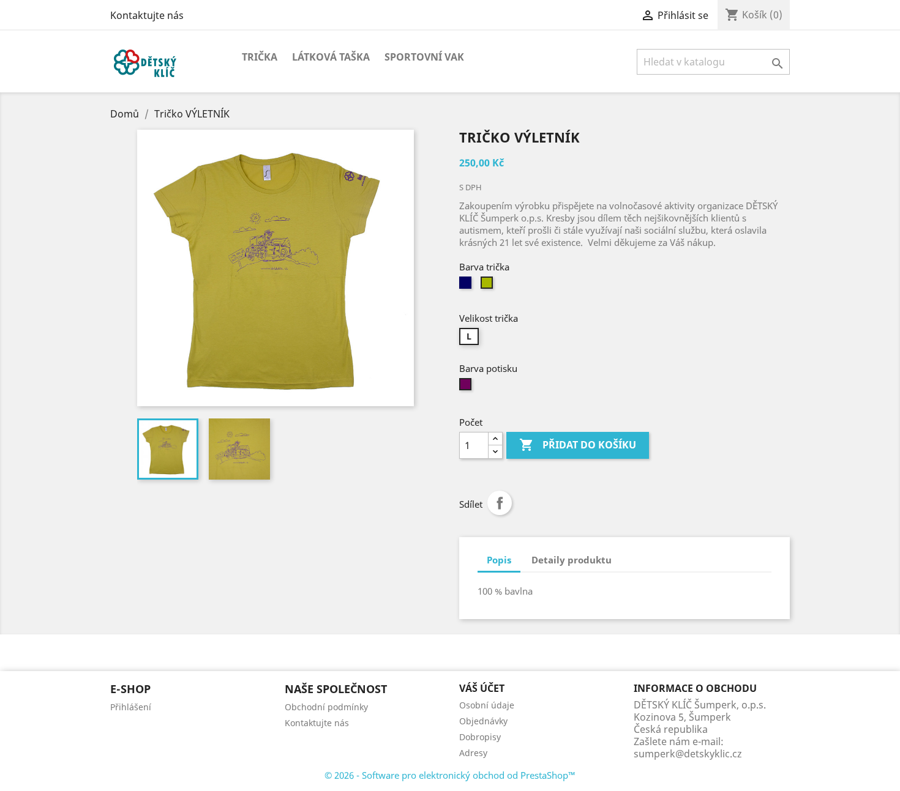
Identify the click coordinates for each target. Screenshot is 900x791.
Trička (259, 57)
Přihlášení (130, 707)
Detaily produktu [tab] (571, 560)
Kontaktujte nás (147, 15)
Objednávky (483, 721)
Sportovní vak (424, 57)
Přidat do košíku (577, 444)
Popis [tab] (499, 560)
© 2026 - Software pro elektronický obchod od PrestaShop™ (450, 775)
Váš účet (481, 688)
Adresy (473, 753)
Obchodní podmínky (326, 707)
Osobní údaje (486, 705)
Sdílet (499, 503)
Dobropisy (480, 737)
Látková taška (331, 57)
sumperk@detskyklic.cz (688, 753)
